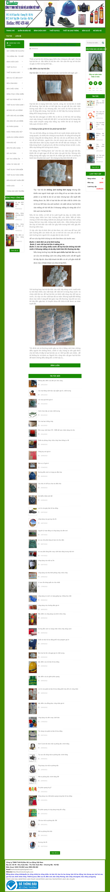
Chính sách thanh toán (30, 879)
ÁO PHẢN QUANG (12, 126)
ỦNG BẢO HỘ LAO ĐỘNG (15, 121)
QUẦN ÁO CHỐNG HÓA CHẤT (15, 137)
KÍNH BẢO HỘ (11, 142)
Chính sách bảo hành (48, 879)
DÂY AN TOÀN (11, 153)
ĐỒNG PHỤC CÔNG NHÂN (15, 94)
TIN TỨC (9, 36)
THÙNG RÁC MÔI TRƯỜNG (15, 191)
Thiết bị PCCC (55, 30)
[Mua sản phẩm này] (91, 82)
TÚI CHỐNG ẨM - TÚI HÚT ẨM (15, 56)
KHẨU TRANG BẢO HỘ (14, 132)
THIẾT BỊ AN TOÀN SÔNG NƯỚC (15, 175)
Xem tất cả (14, 250)
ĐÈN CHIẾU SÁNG (13, 89)
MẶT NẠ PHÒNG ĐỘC (14, 99)
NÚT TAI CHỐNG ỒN (13, 159)
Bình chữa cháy (40, 30)
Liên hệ (18, 36)
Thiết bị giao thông (71, 30)
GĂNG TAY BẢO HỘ (13, 164)
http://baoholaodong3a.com (23, 872)
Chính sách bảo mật (13, 879)
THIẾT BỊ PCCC (12, 67)
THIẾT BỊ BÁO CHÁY (13, 72)
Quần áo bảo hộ (24, 30)
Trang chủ (10, 30)
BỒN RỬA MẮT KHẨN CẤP (15, 180)
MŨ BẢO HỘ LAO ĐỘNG (14, 110)
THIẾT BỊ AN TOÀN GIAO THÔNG (15, 105)
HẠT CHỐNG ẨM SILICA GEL (15, 51)
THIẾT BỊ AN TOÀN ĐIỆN (15, 169)
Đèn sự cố (86, 30)
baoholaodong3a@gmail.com (21, 869)
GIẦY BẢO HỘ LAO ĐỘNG (15, 115)
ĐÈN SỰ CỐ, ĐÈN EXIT (14, 78)
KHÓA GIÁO (11, 186)
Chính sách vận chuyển (66, 879)
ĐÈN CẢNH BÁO (12, 83)
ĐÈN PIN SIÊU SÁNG (14, 148)
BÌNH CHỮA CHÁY (13, 62)
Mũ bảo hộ (97, 30)
